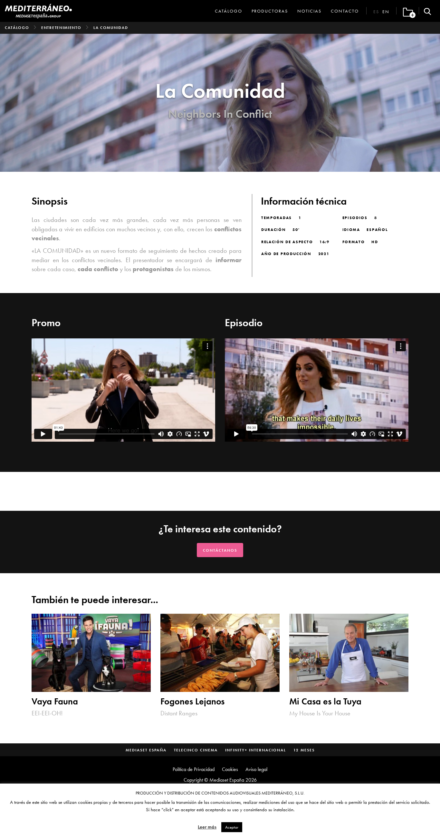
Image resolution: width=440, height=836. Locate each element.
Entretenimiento (61, 27)
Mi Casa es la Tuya (325, 702)
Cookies (230, 769)
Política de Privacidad (194, 769)
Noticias (309, 11)
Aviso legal (256, 769)
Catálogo (228, 11)
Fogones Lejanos (192, 702)
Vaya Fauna (55, 702)
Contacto (345, 11)
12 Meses (304, 750)
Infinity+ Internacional (255, 750)
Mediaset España (146, 750)
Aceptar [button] (231, 827)
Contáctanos (220, 550)
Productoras (270, 11)
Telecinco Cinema (196, 750)
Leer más (207, 827)
